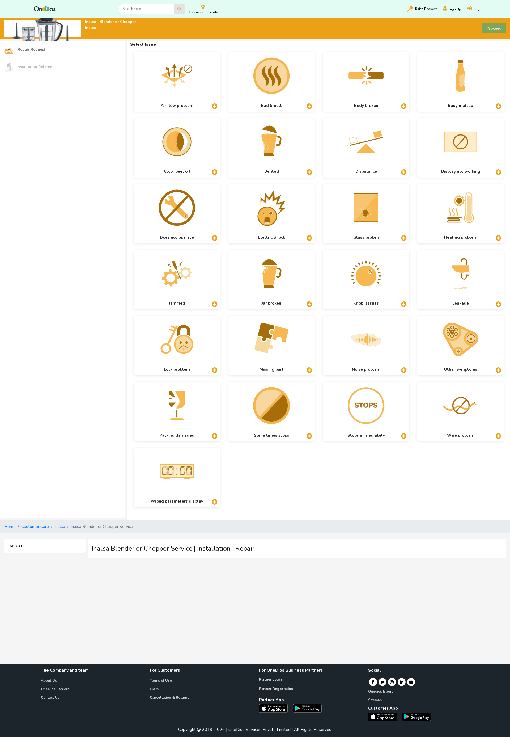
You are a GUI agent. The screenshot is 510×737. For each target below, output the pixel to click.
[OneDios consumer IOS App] (384, 716)
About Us (49, 680)
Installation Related (34, 66)
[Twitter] (382, 682)
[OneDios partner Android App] (307, 708)
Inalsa (59, 526)
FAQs (154, 689)
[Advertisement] (255, 600)
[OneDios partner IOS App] (275, 708)
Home (10, 526)
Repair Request (30, 49)
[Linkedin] (401, 682)
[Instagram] (392, 682)
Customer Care (35, 526)
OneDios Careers (55, 689)
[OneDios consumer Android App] (416, 716)
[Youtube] (411, 682)
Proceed (494, 28)
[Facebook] (373, 682)
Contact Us (50, 697)
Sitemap (375, 700)
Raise (426, 9)
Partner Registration (276, 689)
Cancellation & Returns (169, 697)
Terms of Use (161, 680)
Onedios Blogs (380, 691)
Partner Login (270, 679)
